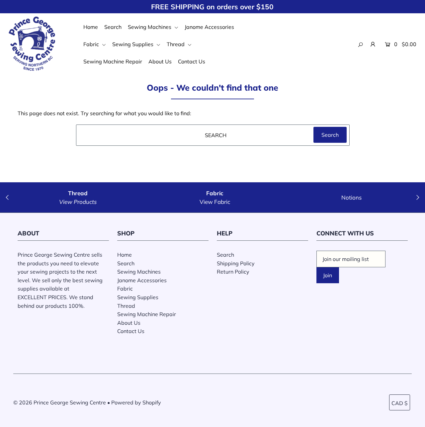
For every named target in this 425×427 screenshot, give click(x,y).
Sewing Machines (150, 27)
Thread (176, 44)
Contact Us (191, 61)
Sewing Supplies (133, 44)
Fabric (91, 44)
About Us (160, 61)
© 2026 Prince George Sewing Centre (59, 402)
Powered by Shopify (136, 402)
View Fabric (215, 201)
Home (90, 27)
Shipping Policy (236, 263)
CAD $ (399, 403)
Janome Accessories (209, 27)
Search (113, 27)
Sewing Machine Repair (112, 61)
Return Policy (233, 271)
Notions (351, 197)
